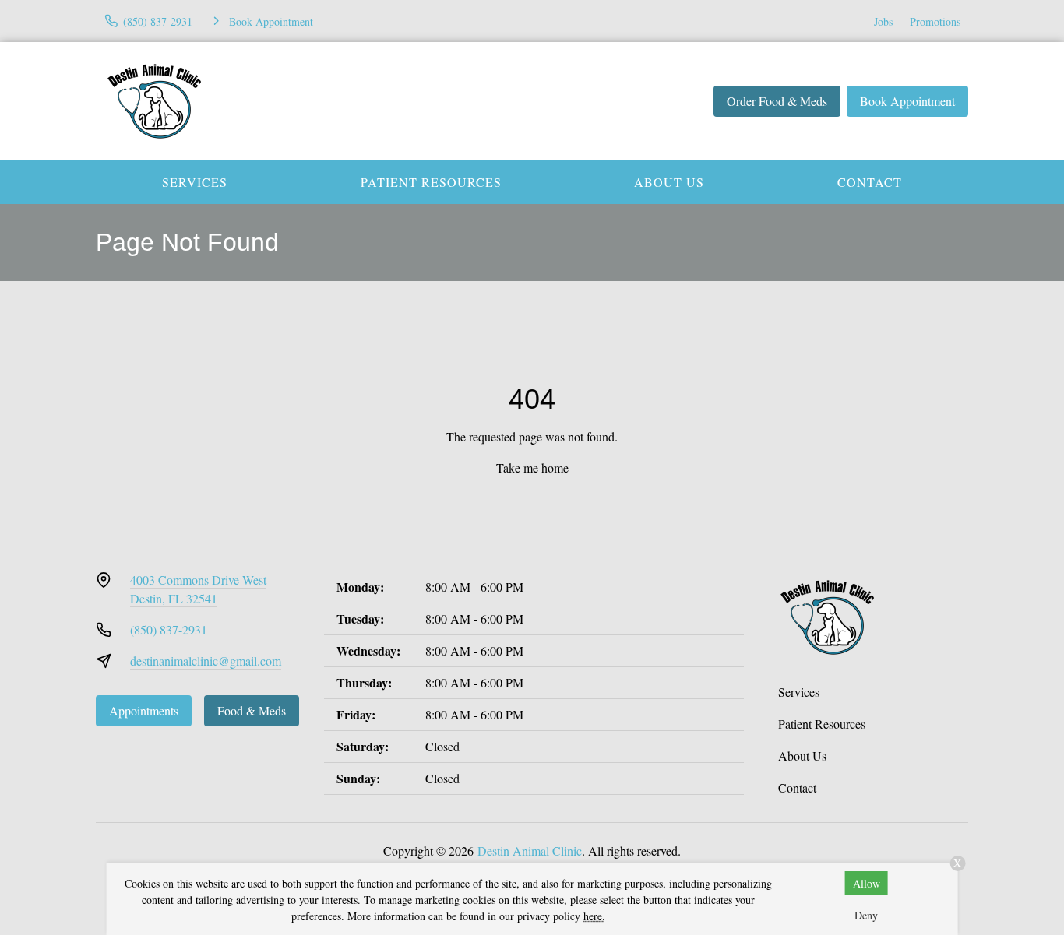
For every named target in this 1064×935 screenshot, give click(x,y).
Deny (866, 915)
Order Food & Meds (777, 101)
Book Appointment (907, 101)
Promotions (935, 21)
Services (194, 182)
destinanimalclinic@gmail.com (205, 660)
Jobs (883, 21)
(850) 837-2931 (168, 629)
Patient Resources (431, 182)
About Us (669, 182)
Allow (866, 883)
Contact (869, 182)
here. (594, 916)
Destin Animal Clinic (529, 850)
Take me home (532, 467)
